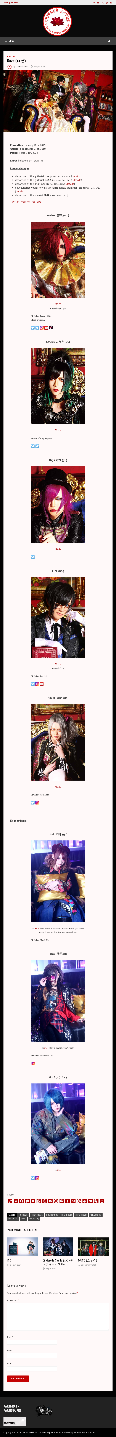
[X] (103, 2)
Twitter (14, 201)
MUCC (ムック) (87, 1260)
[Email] (111, 2)
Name (10, 1337)
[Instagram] (107, 2)
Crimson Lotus (22, 66)
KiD (9, 1260)
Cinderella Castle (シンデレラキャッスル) (58, 1262)
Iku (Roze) (23, 1215)
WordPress (79, 1432)
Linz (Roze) (66, 1215)
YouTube (36, 201)
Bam (92, 1432)
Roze (58, 304)
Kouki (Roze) (52, 1215)
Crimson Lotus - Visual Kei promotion (41, 1432)
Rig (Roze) (13, 1218)
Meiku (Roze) (81, 1215)
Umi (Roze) (34, 1218)
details (76, 176)
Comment (13, 1300)
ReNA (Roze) (95, 1215)
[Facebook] (94, 2)
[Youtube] (98, 2)
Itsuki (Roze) (37, 1215)
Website (25, 201)
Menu (11, 40)
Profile (11, 56)
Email (10, 1350)
